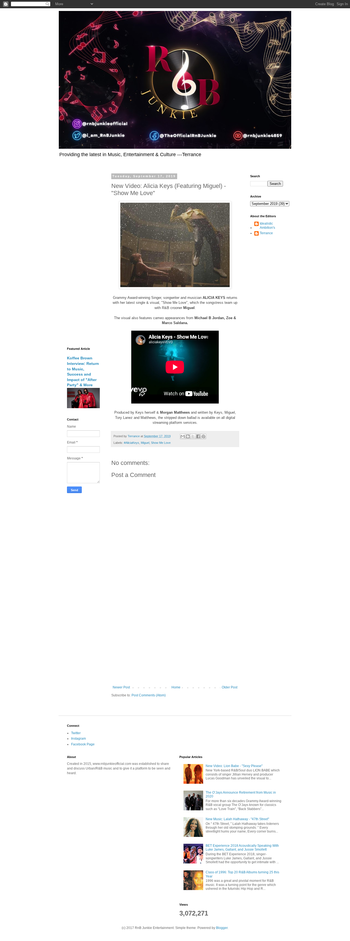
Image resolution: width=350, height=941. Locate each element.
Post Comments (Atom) (149, 695)
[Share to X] (193, 436)
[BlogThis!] (188, 436)
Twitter (76, 733)
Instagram (78, 738)
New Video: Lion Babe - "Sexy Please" (234, 766)
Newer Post (121, 687)
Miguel (145, 442)
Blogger (222, 928)
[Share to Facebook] (198, 436)
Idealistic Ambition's (267, 225)
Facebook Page (83, 744)
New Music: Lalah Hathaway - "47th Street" (237, 819)
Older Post (229, 687)
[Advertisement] (175, 640)
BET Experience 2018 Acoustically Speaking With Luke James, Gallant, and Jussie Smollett (242, 847)
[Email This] (182, 436)
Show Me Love (161, 442)
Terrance (266, 233)
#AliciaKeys (131, 442)
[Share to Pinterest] (203, 436)
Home (175, 687)
